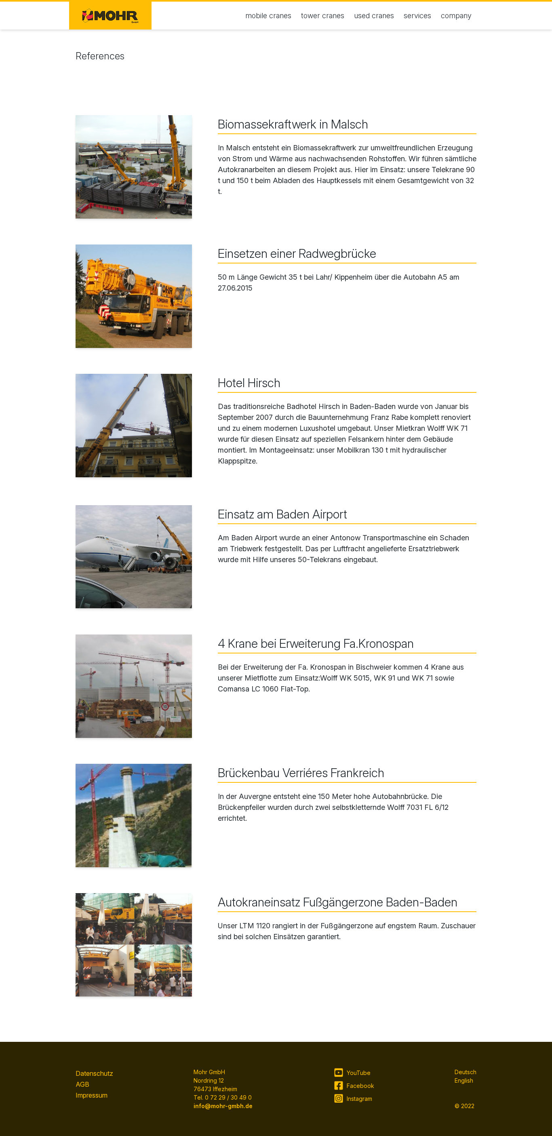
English (464, 1080)
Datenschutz (94, 1073)
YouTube (359, 1072)
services (417, 15)
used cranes (374, 15)
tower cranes (322, 15)
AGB (82, 1084)
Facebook (360, 1085)
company (456, 15)
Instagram (359, 1098)
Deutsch (465, 1072)
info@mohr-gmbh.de (223, 1105)
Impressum (91, 1095)
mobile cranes (268, 15)
